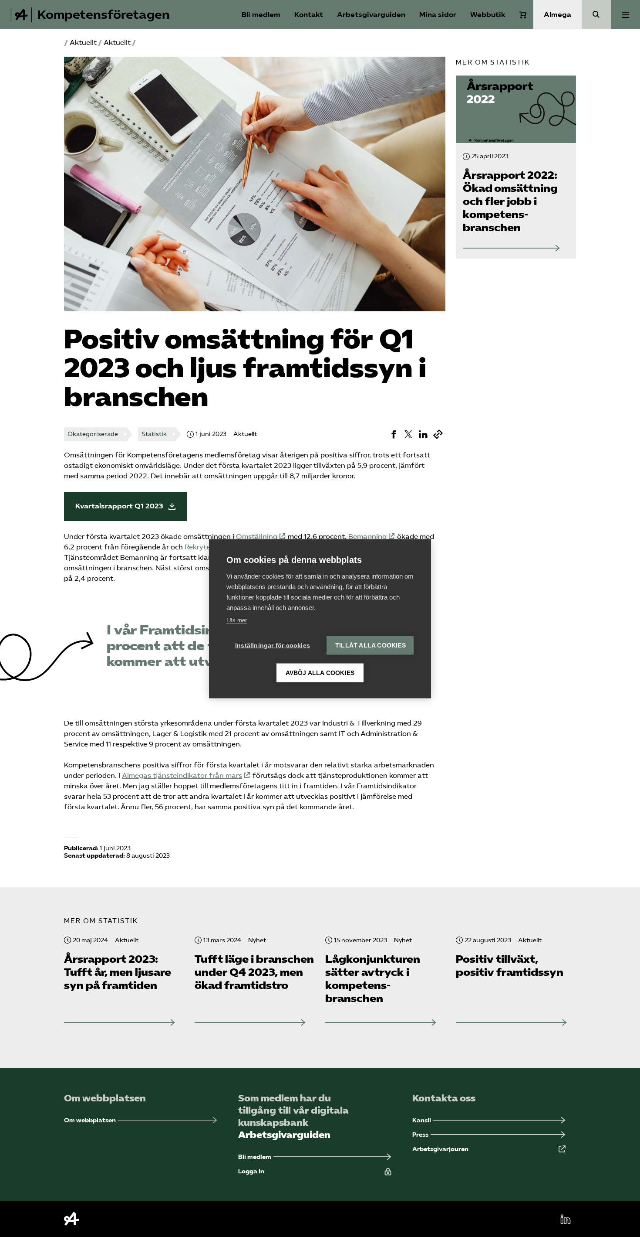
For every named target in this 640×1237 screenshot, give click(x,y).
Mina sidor (437, 14)
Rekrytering (204, 547)
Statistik (154, 434)
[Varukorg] (522, 14)
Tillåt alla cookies (370, 645)
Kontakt (308, 14)
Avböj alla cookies (320, 672)
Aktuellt (83, 42)
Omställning (256, 536)
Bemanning (367, 536)
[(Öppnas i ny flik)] (393, 434)
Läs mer (236, 620)
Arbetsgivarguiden (371, 14)
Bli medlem (261, 14)
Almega (557, 14)
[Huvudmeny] (625, 14)
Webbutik (487, 14)
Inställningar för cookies (272, 645)
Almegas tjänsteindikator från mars (182, 775)
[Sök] (596, 14)
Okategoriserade (92, 434)
